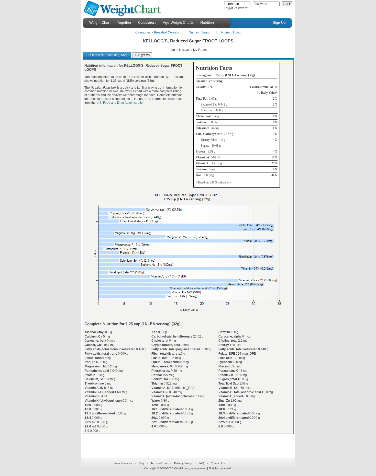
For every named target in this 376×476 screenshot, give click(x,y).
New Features (123, 463)
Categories (143, 32)
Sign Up (279, 22)
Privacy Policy (183, 463)
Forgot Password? (236, 8)
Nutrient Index (231, 32)
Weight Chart (99, 22)
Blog (141, 463)
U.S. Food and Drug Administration (120, 103)
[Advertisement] (184, 442)
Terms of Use (159, 463)
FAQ (201, 463)
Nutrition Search (200, 32)
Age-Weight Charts (178, 22)
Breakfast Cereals (166, 32)
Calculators (147, 22)
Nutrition (207, 22)
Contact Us (218, 463)
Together (124, 22)
